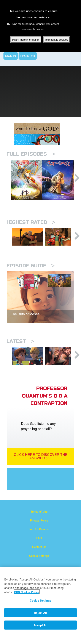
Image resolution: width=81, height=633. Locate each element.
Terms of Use (39, 511)
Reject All (40, 613)
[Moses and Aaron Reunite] (27, 237)
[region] (40, 600)
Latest (20, 341)
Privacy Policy (39, 520)
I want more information (26, 39)
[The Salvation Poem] (27, 356)
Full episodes (30, 154)
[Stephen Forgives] (60, 356)
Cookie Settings (39, 556)
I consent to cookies (56, 39)
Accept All (40, 625)
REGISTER (27, 56)
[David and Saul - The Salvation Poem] (60, 237)
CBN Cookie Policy (26, 592)
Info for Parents (39, 529)
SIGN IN (10, 56)
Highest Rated (30, 222)
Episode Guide (30, 266)
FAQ (39, 538)
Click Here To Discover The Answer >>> (40, 456)
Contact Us (39, 547)
